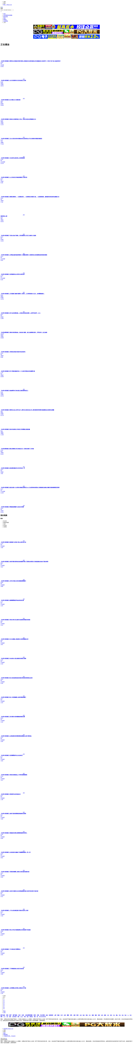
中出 (114, 1015)
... (3, 1009)
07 (3, 1006)
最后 (4, 1011)
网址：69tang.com (7, 4)
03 (3, 1001)
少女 (108, 1015)
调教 (1, 1016)
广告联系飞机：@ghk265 (9, 1036)
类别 (4, 18)
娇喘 (105, 1015)
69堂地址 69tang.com (8, 1028)
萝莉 (111, 1015)
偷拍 (27, 1016)
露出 (117, 1015)
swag (4, 1016)
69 (6, 1038)
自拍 (47, 1015)
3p (128, 1015)
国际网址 (5, 1034)
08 (3, 1007)
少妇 (81, 1015)
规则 (4, 1033)
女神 (23, 1015)
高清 (99, 1015)
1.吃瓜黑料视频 (28, 1015)
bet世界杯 (5, 21)
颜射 (96, 1015)
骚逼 (93, 1015)
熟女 (125, 1015)
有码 (35, 1015)
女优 (102, 1015)
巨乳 (71, 1015)
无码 (7, 1015)
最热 (35, 1016)
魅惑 (10, 1016)
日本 (19, 1015)
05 (3, 1003)
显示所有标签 (42, 1016)
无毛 (130, 1015)
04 (3, 1002)
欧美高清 (51, 1015)
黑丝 (87, 1015)
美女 (123, 1015)
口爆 (74, 1015)
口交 (62, 1015)
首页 (4, 13)
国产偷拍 (15, 1015)
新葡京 (5, 19)
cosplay (21, 1016)
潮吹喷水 (31, 1016)
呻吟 (77, 1015)
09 (3, 1008)
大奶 (65, 1015)
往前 (4, 1012)
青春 (25, 1016)
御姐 (58, 1015)
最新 (68, 1015)
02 (3, 999)
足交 (7, 1016)
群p (37, 1016)
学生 (120, 1015)
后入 (90, 1015)
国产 (10, 1015)
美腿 (18, 1016)
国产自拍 (3, 1015)
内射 (38, 1015)
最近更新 (5, 16)
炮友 (84, 1015)
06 (3, 1004)
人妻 (55, 1015)
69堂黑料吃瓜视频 (7, 15)
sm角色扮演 (14, 1016)
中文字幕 (42, 1015)
